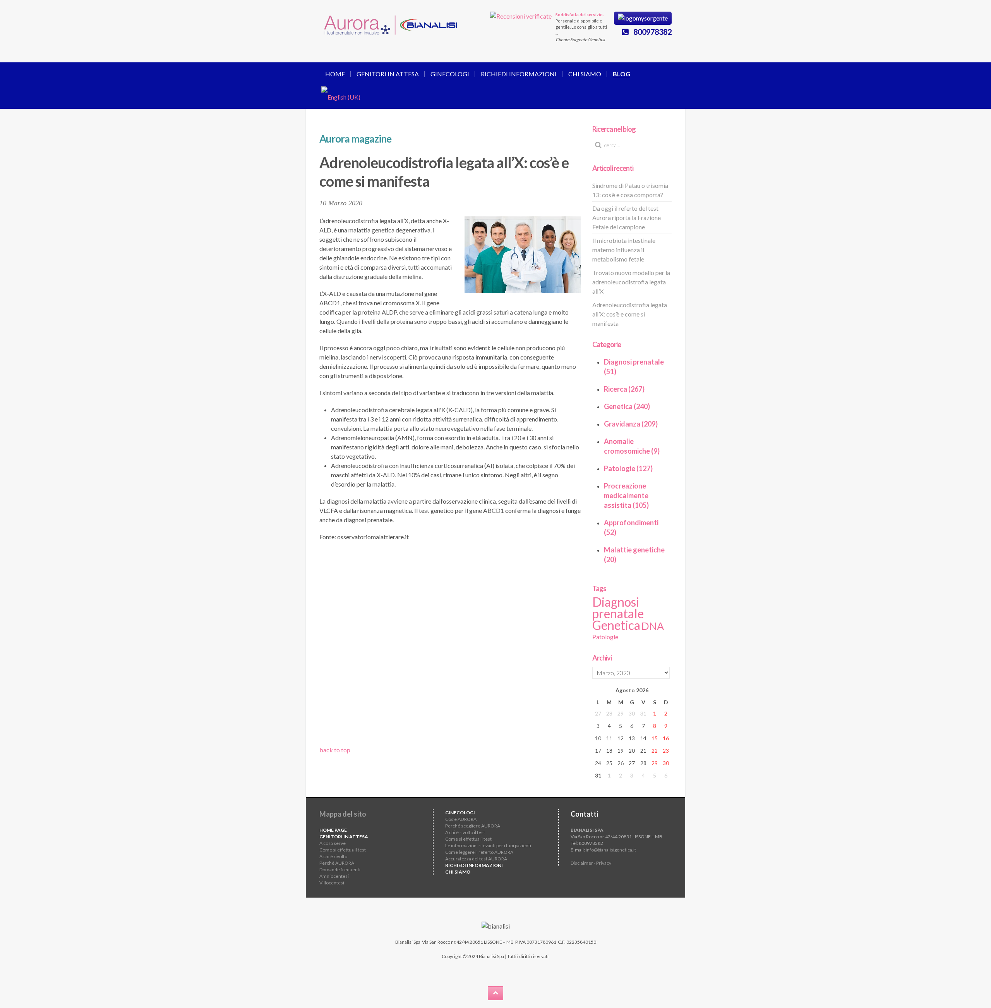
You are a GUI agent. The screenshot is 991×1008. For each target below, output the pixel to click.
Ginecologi (449, 73)
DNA (652, 626)
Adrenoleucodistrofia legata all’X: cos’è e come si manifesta (629, 314)
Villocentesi (331, 883)
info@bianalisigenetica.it (611, 850)
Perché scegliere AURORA (472, 826)
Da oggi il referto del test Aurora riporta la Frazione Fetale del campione (626, 217)
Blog (621, 73)
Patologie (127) (628, 468)
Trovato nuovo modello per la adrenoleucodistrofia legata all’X (631, 282)
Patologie (605, 636)
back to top (334, 749)
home (335, 73)
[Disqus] (450, 646)
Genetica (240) (627, 406)
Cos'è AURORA (461, 819)
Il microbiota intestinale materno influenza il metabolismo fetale (623, 250)
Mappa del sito (342, 814)
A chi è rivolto (333, 856)
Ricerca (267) (624, 389)
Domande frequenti (339, 869)
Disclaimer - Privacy (591, 863)
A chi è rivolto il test (465, 832)
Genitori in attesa (388, 73)
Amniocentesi (334, 876)
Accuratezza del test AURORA (476, 859)
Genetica (616, 625)
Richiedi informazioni (519, 73)
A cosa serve (332, 843)
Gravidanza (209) (631, 424)
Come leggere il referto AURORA (479, 852)
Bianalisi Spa (407, 942)
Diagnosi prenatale (618, 607)
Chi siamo (584, 73)
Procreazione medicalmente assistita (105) (626, 495)
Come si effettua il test (342, 850)
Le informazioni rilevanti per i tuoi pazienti (488, 845)
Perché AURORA (336, 863)
